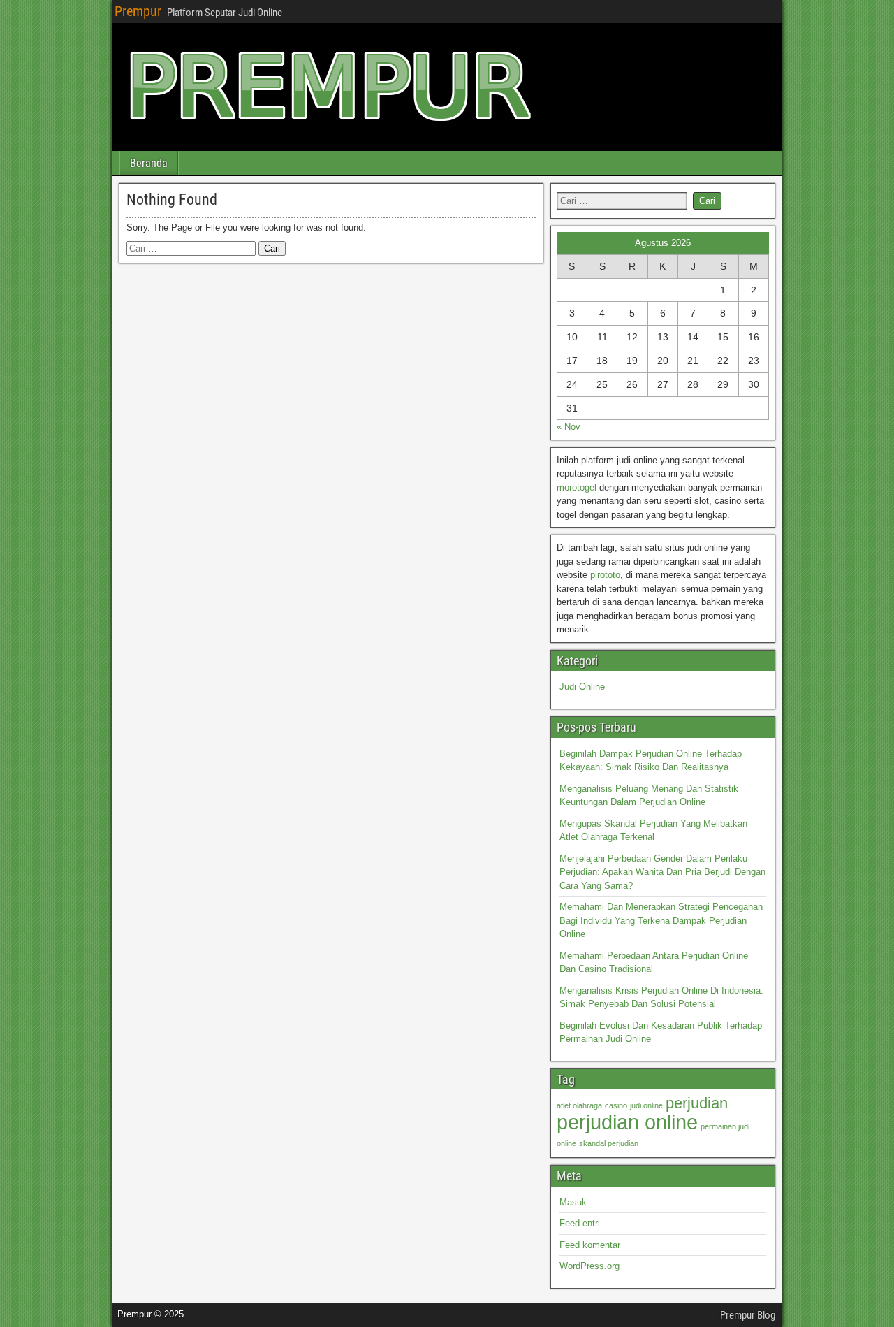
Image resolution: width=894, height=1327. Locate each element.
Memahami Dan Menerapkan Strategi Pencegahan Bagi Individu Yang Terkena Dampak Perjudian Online (661, 920)
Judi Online (582, 686)
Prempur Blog (747, 1315)
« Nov (568, 426)
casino (616, 1105)
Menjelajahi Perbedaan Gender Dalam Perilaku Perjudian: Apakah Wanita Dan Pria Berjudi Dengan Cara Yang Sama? (662, 872)
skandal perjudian (608, 1143)
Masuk (573, 1202)
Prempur (138, 11)
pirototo (605, 575)
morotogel (576, 487)
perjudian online (627, 1121)
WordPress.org (589, 1266)
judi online (646, 1105)
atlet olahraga (579, 1105)
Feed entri (579, 1223)
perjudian (697, 1103)
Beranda (149, 163)
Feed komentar (589, 1245)
